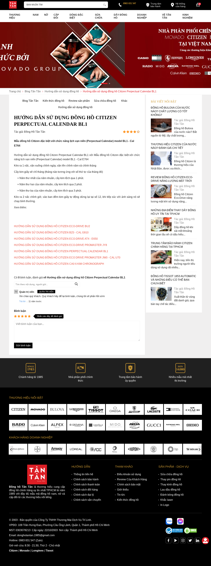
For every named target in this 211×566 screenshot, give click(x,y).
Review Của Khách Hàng (132, 479)
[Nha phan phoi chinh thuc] (105, 55)
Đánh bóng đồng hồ (172, 494)
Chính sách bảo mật (128, 484)
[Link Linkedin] (197, 541)
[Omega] (115, 409)
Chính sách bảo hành (86, 479)
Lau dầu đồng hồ (170, 489)
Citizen (13, 550)
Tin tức (121, 494)
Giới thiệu (123, 489)
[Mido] (115, 425)
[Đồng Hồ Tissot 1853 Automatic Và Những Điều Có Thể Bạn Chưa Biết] (161, 299)
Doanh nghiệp (142, 16)
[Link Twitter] (190, 541)
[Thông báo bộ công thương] (174, 533)
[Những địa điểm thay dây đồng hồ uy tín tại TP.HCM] (161, 230)
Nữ (46, 14)
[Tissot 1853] (96, 409)
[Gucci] (154, 425)
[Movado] (37, 409)
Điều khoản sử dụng (129, 474)
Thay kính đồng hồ (171, 484)
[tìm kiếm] (104, 4)
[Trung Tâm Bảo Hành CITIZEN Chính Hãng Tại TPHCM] (161, 263)
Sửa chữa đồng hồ (105, 100)
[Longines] (76, 409)
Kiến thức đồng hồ (53, 100)
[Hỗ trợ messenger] (180, 521)
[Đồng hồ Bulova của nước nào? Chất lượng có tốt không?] (161, 131)
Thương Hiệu (14, 16)
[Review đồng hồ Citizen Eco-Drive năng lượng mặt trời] (161, 197)
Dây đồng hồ (120, 16)
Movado (25, 550)
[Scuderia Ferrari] (134, 409)
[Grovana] (76, 425)
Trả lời (22, 301)
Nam (36, 14)
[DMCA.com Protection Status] (190, 533)
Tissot (49, 550)
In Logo (164, 505)
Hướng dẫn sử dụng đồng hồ (75, 107)
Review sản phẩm (79, 100)
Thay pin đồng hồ (170, 479)
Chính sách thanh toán (87, 484)
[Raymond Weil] (173, 425)
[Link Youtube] (175, 541)
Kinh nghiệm (187, 16)
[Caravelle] (96, 425)
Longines (38, 550)
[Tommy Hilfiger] (173, 409)
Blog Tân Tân (30, 100)
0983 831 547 (129, 3)
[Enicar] (134, 425)
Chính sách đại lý (84, 494)
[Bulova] (57, 409)
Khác (124, 100)
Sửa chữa (98, 16)
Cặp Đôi (56, 16)
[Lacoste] (154, 409)
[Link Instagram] (183, 541)
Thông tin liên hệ (83, 474)
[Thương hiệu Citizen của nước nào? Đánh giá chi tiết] (161, 164)
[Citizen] (18, 409)
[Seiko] (192, 425)
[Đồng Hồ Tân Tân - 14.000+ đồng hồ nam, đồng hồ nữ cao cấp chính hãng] (13, 5)
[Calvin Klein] (37, 425)
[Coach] (192, 409)
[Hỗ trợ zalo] (169, 521)
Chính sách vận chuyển (87, 499)
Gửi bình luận (23, 345)
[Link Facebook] (168, 541)
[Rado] (18, 425)
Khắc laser (166, 499)
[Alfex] (57, 425)
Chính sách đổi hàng (86, 489)
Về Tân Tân (166, 16)
